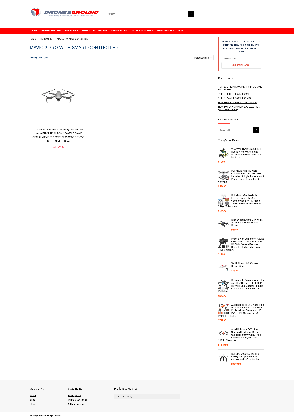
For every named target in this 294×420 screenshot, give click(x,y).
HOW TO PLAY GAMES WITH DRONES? (237, 102)
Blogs (32, 404)
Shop (32, 400)
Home (34, 31)
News (180, 31)
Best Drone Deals (119, 31)
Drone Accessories (141, 31)
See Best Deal (58, 149)
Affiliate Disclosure (77, 404)
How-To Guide (71, 31)
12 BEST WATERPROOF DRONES (234, 98)
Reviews (86, 31)
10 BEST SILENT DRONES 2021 (233, 94)
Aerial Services (164, 31)
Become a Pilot (100, 31)
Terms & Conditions (77, 400)
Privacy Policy (74, 395)
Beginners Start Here (51, 31)
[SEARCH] (191, 14)
